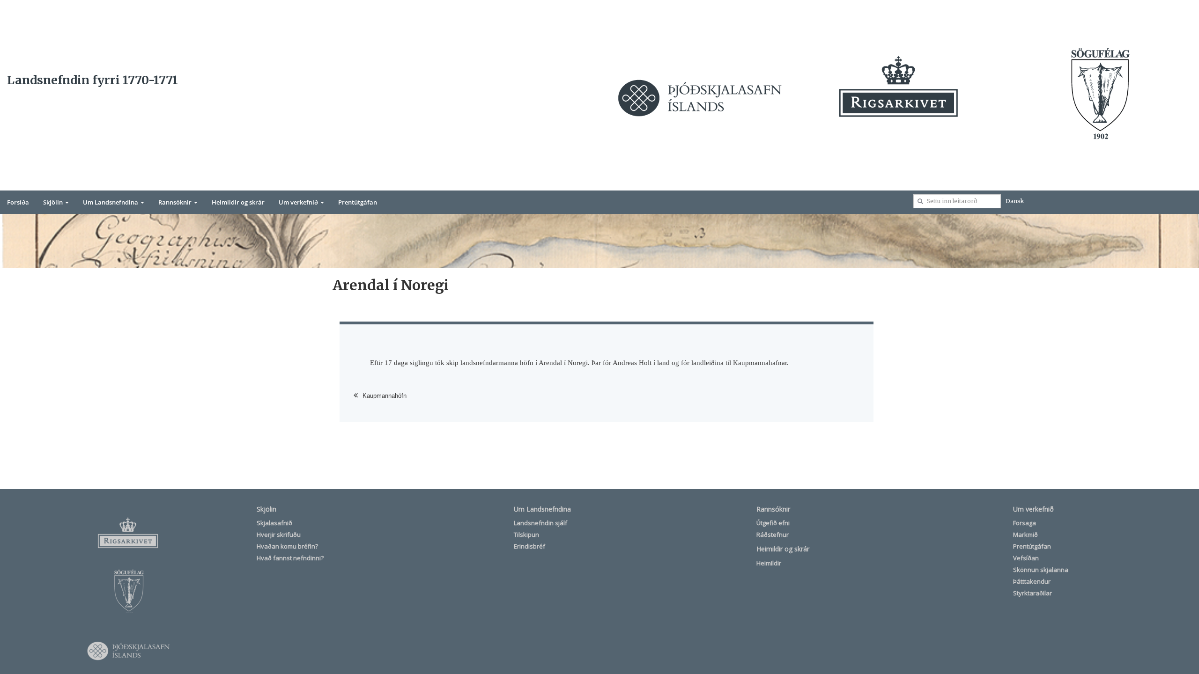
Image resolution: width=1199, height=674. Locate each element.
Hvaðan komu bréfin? (287, 546)
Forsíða (18, 202)
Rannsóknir (175, 202)
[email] (920, 201)
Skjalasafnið (274, 523)
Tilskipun (526, 534)
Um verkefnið (299, 202)
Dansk (1015, 201)
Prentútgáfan (357, 202)
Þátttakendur (1032, 581)
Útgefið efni (773, 523)
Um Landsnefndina (111, 202)
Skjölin (53, 202)
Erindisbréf (529, 546)
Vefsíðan (1026, 558)
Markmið (1025, 534)
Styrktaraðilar (1032, 593)
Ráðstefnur (772, 534)
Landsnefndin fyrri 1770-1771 (92, 80)
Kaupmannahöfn (385, 395)
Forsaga (1024, 523)
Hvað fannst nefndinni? (290, 558)
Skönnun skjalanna (1040, 569)
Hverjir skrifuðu (279, 534)
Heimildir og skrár (238, 202)
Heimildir (768, 563)
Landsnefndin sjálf (540, 523)
